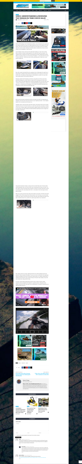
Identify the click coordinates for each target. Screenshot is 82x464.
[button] (65, 10)
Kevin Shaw (20, 19)
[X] (41, 2)
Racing (17, 406)
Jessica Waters (18, 413)
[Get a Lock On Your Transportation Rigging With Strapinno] (32, 401)
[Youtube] (43, 2)
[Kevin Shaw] (16, 19)
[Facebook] (38, 2)
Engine (17, 14)
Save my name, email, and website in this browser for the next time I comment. (28, 435)
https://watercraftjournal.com (27, 381)
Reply (22, 452)
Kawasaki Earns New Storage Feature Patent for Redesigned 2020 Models (23, 374)
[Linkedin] (29, 23)
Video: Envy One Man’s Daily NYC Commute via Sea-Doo (42, 374)
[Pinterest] (27, 23)
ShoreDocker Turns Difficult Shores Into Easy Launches (42, 410)
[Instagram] (40, 2)
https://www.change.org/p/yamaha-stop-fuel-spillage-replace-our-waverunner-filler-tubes (32, 457)
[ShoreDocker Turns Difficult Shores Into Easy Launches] (43, 401)
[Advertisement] (58, 20)
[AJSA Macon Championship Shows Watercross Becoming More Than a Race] (21, 401)
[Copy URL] (31, 23)
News (28, 406)
